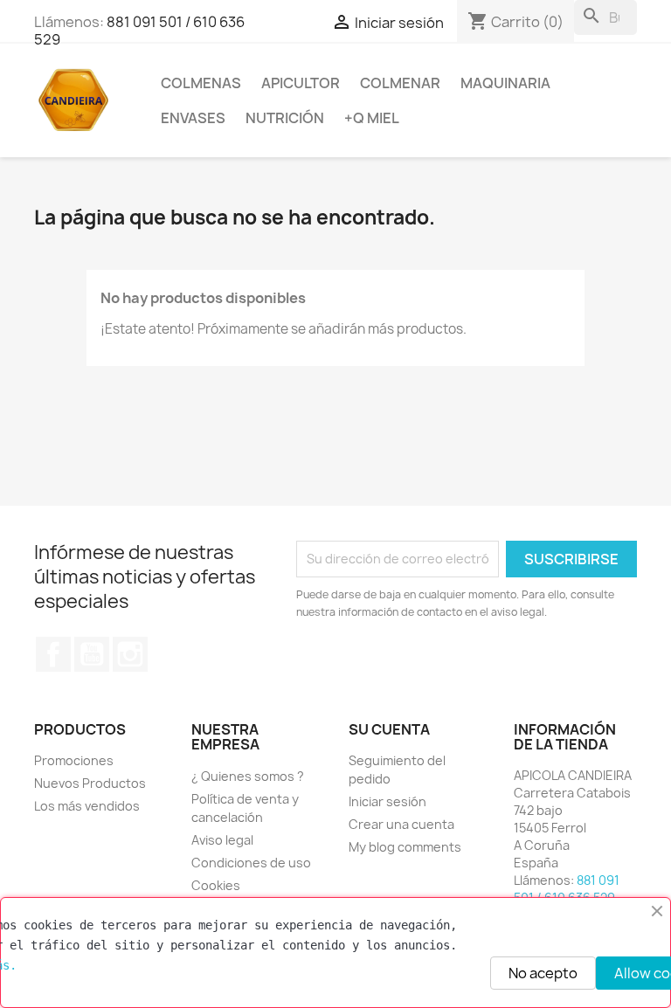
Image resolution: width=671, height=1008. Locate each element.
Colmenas (201, 83)
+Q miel (371, 118)
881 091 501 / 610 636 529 (139, 30)
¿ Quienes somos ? (247, 776)
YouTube (91, 654)
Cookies (215, 885)
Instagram (130, 654)
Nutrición (285, 118)
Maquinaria (505, 83)
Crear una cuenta (401, 824)
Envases (193, 118)
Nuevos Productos (90, 783)
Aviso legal (222, 840)
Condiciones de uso (251, 862)
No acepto (543, 973)
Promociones (74, 760)
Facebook (53, 654)
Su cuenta (389, 729)
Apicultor (300, 83)
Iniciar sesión (387, 801)
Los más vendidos (87, 805)
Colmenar (400, 83)
